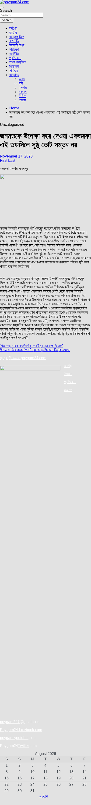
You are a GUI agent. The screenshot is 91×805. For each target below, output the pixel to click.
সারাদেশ (14, 49)
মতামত (68, 390)
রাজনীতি (14, 41)
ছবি (21, 83)
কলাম (22, 79)
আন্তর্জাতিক (16, 37)
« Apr (43, 796)
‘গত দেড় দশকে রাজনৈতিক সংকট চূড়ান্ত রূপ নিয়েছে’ (31, 346)
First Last (7, 160)
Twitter (23, 746)
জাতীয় (13, 33)
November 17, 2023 (16, 156)
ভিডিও (22, 96)
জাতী (67, 366)
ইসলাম (23, 87)
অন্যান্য (14, 75)
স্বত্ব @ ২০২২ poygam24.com (23, 358)
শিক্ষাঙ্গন (14, 66)
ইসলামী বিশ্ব (16, 45)
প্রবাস (22, 100)
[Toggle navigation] (2, 7)
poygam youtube (14, 738)
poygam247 (10, 722)
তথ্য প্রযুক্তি (17, 62)
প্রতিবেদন (15, 58)
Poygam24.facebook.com (21, 730)
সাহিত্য (13, 71)
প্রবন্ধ (23, 92)
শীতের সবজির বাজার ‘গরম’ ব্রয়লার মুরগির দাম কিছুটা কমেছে (35, 350)
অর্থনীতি (14, 54)
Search (6, 10)
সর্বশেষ (13, 28)
